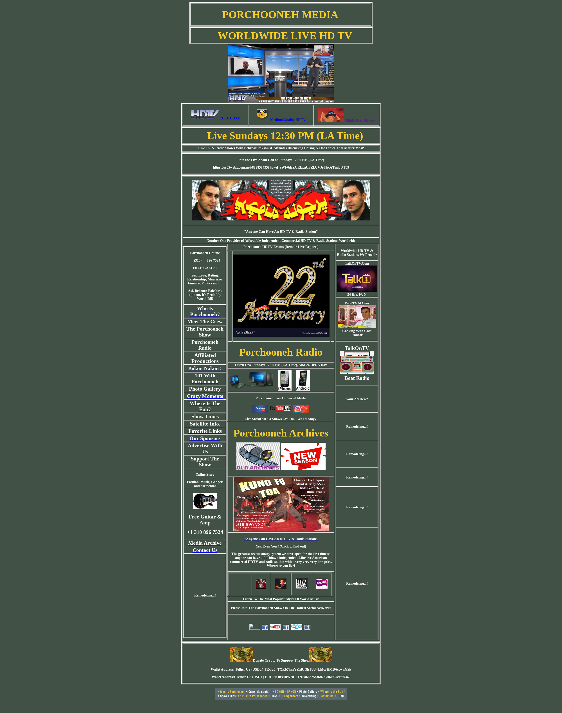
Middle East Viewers (359, 120)
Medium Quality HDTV (288, 120)
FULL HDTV (230, 118)
